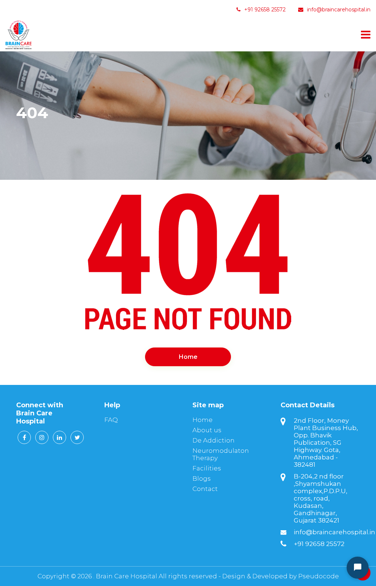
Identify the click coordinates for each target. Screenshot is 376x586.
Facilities (206, 468)
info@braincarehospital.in (338, 9)
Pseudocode (318, 576)
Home (188, 356)
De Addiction (213, 440)
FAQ (111, 419)
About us (206, 430)
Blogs (201, 478)
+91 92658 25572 (264, 9)
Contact (205, 488)
